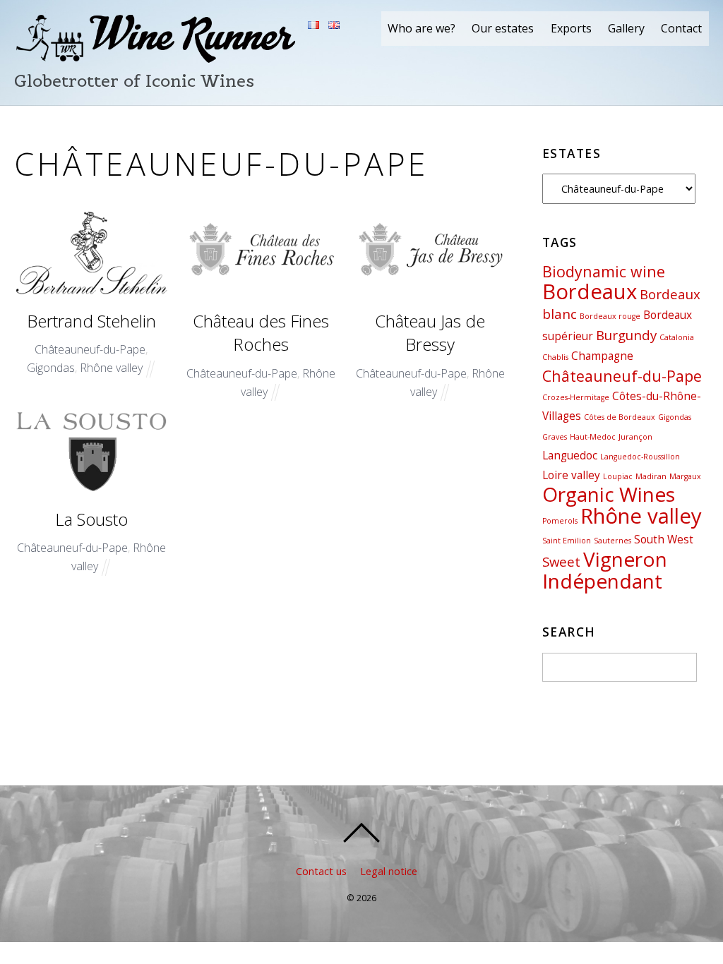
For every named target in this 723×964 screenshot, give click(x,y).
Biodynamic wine (603, 271)
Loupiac (618, 476)
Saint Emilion (566, 541)
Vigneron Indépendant (604, 570)
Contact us (321, 871)
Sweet (561, 561)
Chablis (555, 357)
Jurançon (635, 437)
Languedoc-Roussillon (640, 457)
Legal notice (388, 871)
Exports (571, 28)
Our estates (503, 28)
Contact (681, 28)
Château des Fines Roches (261, 332)
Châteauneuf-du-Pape (90, 349)
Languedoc (569, 455)
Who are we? (421, 28)
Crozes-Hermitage (575, 397)
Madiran (651, 476)
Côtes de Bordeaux (619, 417)
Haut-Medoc (593, 437)
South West (663, 539)
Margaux (685, 476)
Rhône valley (111, 367)
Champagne (602, 355)
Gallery (626, 28)
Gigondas (51, 367)
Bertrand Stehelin (91, 320)
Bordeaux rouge (610, 316)
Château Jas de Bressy (430, 332)
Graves (554, 437)
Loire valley (571, 475)
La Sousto (91, 519)
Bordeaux (589, 291)
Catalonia (676, 337)
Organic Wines (608, 494)
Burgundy (626, 335)
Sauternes (612, 541)
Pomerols (560, 521)
